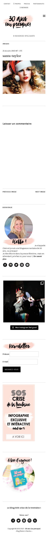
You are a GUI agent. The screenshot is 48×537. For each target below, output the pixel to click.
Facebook (13, 522)
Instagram (29, 522)
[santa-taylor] (24, 93)
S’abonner (24, 7)
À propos (17, 4)
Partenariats (38, 4)
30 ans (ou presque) (33, 529)
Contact (7, 4)
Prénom (6, 354)
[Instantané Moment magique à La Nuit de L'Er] (24, 301)
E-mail (5, 362)
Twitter (19, 522)
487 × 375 (18, 51)
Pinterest (24, 522)
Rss (35, 522)
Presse (27, 4)
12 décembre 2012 (9, 51)
